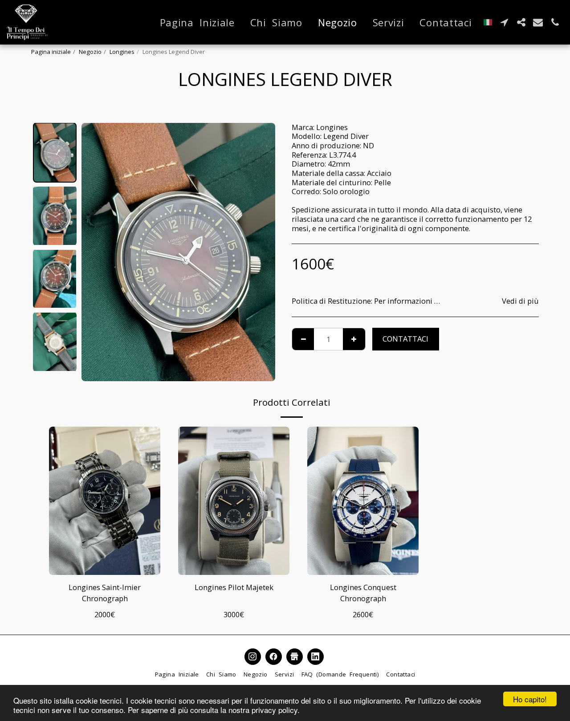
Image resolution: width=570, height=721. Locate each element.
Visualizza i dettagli (105, 563)
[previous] (96, 252)
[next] (261, 252)
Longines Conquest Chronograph (363, 592)
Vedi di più (520, 301)
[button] (504, 22)
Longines (122, 52)
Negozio (90, 52)
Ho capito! (530, 699)
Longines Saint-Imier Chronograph (105, 592)
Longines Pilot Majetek (234, 587)
